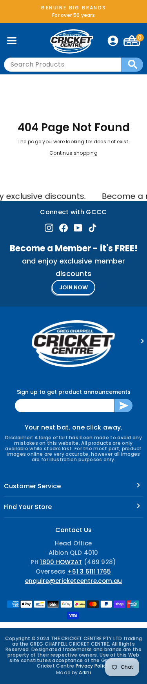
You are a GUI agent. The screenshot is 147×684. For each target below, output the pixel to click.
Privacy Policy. (93, 665)
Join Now (73, 287)
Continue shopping (73, 153)
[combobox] (63, 65)
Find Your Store (28, 506)
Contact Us (73, 529)
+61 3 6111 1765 (89, 571)
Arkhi (85, 672)
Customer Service (32, 486)
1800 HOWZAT (61, 562)
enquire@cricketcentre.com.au (73, 581)
